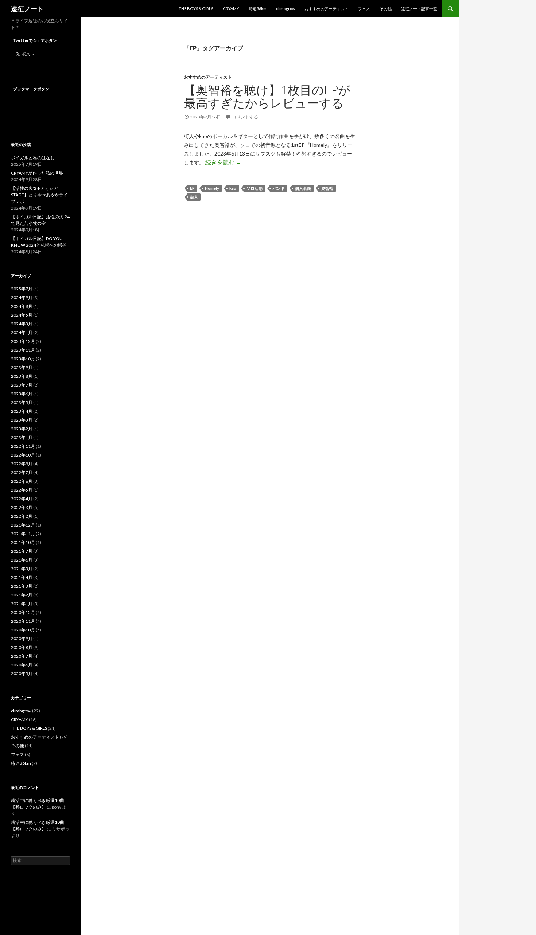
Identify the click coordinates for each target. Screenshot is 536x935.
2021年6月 (21, 560)
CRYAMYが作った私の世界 (37, 173)
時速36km (258, 8)
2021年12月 (23, 525)
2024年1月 (21, 332)
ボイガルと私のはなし (33, 157)
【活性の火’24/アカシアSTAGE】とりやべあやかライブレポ (39, 194)
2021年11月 (23, 533)
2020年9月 (21, 638)
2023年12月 (23, 341)
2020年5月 (21, 673)
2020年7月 (21, 656)
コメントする (245, 117)
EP (192, 188)
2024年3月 (21, 323)
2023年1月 (21, 437)
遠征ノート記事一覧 (419, 8)
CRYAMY (231, 8)
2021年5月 (21, 568)
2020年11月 (23, 621)
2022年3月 (21, 507)
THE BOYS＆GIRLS (196, 8)
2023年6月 (21, 393)
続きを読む (223, 162)
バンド (279, 188)
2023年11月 (23, 350)
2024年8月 (21, 306)
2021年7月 (21, 551)
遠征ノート (27, 9)
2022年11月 (23, 446)
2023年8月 (21, 376)
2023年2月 (21, 428)
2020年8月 (21, 647)
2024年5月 (21, 315)
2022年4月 (21, 498)
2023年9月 (21, 367)
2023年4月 (21, 411)
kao (232, 188)
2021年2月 (21, 595)
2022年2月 (21, 516)
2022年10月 (23, 455)
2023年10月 (23, 358)
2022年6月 (21, 481)
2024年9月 (21, 297)
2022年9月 (21, 463)
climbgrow (285, 8)
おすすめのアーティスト (326, 8)
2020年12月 (23, 612)
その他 (386, 8)
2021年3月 (21, 586)
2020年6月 (21, 665)
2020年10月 (23, 630)
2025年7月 (21, 289)
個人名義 (303, 188)
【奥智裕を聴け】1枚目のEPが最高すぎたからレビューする (267, 96)
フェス (364, 8)
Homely (212, 188)
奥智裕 (327, 188)
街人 (194, 197)
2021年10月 (23, 542)
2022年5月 (21, 490)
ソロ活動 (254, 188)
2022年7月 (21, 472)
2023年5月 (21, 402)
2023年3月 (21, 420)
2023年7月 (21, 385)
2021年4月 (21, 577)
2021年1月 (21, 603)
